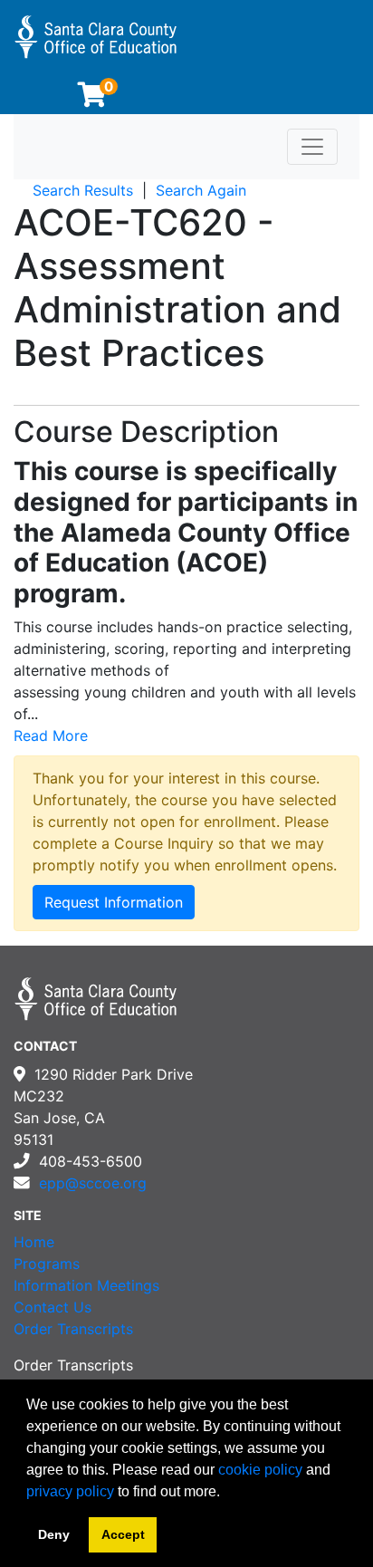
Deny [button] (54, 1534)
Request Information (113, 902)
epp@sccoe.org (93, 1183)
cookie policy (260, 1469)
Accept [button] (123, 1534)
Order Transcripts (73, 1329)
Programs (47, 1264)
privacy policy (70, 1491)
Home (34, 1242)
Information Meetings (86, 1285)
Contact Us (52, 1307)
